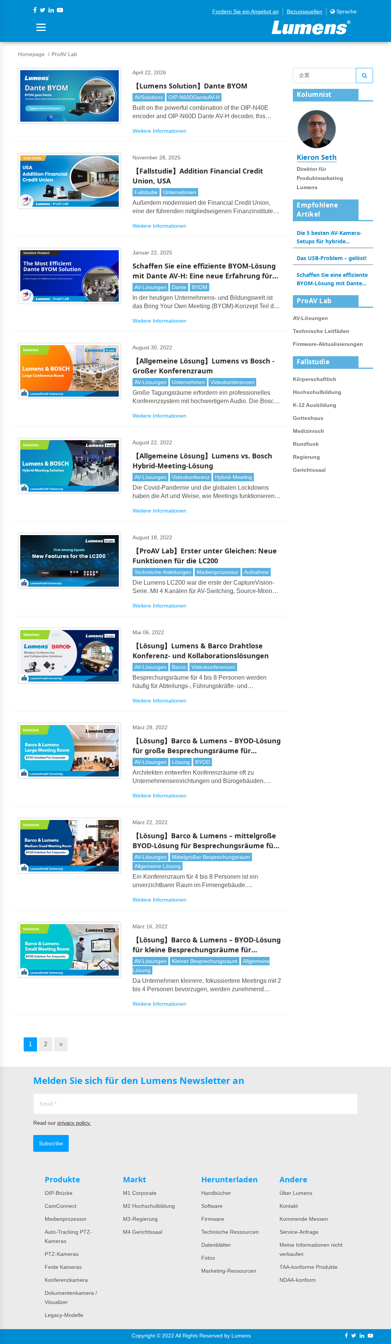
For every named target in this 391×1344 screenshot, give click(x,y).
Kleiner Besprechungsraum (205, 961)
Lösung (181, 762)
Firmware (212, 1219)
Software (212, 1206)
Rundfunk (306, 444)
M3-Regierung (140, 1219)
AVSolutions (148, 97)
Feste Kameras (63, 1267)
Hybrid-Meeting (233, 477)
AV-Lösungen (150, 287)
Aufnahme (256, 572)
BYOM (199, 287)
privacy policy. (74, 1123)
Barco (179, 667)
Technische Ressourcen (230, 1232)
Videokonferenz (191, 477)
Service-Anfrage (299, 1232)
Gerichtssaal (309, 470)
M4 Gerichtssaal (142, 1232)
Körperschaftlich (314, 379)
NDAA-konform (298, 1280)
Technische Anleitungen (162, 572)
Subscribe (51, 1143)
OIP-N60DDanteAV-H (194, 97)
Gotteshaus (308, 418)
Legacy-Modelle (64, 1315)
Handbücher (216, 1193)
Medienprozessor (218, 572)
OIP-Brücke (59, 1193)
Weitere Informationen (159, 131)
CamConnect (60, 1206)
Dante (179, 287)
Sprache (346, 11)
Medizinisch (308, 431)
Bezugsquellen (304, 11)
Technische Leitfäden (321, 331)
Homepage (31, 54)
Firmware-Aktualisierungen (328, 344)
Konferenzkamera (66, 1280)
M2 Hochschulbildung (149, 1206)
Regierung (306, 457)
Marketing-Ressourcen (228, 1271)
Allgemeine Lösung (157, 866)
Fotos (208, 1258)
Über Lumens (296, 1193)
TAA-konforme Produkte (309, 1267)
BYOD (202, 762)
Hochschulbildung (317, 392)
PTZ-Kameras (62, 1254)
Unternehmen (179, 192)
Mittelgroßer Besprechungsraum (211, 857)
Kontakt (289, 1206)
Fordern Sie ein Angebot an (245, 11)
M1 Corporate (140, 1193)
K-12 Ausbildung (314, 405)
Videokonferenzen (232, 382)
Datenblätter (216, 1245)
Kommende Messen (304, 1219)
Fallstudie (146, 192)
